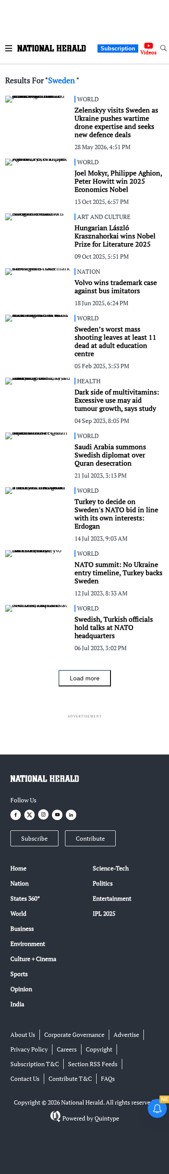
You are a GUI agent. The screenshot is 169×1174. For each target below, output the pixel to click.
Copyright (99, 1049)
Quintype (106, 1118)
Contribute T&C (70, 1078)
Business (22, 928)
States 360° (25, 898)
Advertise (126, 1034)
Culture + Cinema (33, 959)
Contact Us (24, 1078)
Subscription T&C (34, 1064)
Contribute (90, 838)
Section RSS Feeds (92, 1064)
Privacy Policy (29, 1049)
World (18, 913)
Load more (85, 678)
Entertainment (112, 898)
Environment (27, 943)
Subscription (118, 48)
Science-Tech (111, 868)
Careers (67, 1049)
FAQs (108, 1078)
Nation (19, 883)
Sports (19, 974)
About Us (22, 1034)
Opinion (21, 989)
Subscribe (34, 838)
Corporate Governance (74, 1034)
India (17, 1004)
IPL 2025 (104, 913)
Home (18, 868)
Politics (103, 883)
